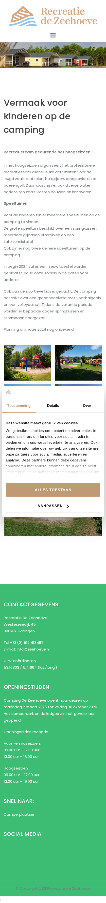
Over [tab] (87, 405)
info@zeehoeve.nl (33, 649)
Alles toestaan (53, 490)
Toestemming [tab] (19, 405)
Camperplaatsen (19, 814)
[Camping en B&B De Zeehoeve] (53, 15)
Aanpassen (50, 506)
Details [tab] (53, 405)
